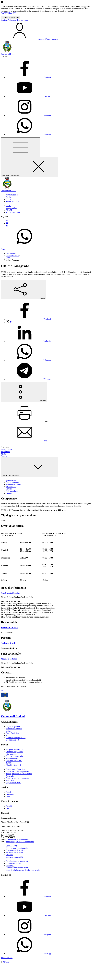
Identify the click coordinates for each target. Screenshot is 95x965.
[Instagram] (7, 226)
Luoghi (9, 806)
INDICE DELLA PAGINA (11, 476)
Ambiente (10, 776)
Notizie (9, 792)
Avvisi (8, 796)
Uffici (8, 258)
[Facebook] (7, 221)
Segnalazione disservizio (15, 850)
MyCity (6, 962)
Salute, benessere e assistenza (17, 778)
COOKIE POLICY (8, 13)
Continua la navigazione (10, 18)
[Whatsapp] (24, 245)
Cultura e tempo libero (14, 752)
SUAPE (9, 210)
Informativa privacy (13, 863)
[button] (12, 195)
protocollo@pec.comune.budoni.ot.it (20, 842)
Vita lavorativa (11, 754)
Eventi (8, 808)
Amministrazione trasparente (17, 861)
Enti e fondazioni (12, 733)
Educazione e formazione (16, 769)
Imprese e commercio (14, 756)
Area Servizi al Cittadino (10, 593)
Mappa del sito (6, 958)
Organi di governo (13, 726)
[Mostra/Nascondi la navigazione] (20, 147)
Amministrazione (12, 255)
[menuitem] (28, 319)
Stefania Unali (8, 643)
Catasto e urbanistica (14, 761)
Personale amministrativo (15, 738)
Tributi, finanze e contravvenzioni (19, 774)
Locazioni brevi (12, 208)
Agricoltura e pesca (13, 783)
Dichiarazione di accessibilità (17, 868)
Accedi (4, 249)
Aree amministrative (14, 729)
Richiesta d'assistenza (14, 852)
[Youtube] (7, 223)
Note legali (10, 865)
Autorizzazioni (11, 780)
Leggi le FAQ (11, 846)
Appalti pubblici (12, 758)
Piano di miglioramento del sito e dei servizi (23, 870)
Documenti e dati (12, 740)
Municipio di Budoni (9, 659)
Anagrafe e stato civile (14, 749)
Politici (8, 735)
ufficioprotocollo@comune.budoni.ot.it (22, 839)
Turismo (9, 763)
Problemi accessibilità (14, 857)
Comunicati (10, 794)
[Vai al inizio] (2, 691)
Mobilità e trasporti (13, 765)
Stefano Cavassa (9, 627)
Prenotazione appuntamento (17, 848)
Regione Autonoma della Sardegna (14, 20)
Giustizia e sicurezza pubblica (17, 771)
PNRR (8, 206)
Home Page (10, 253)
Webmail (9, 855)
